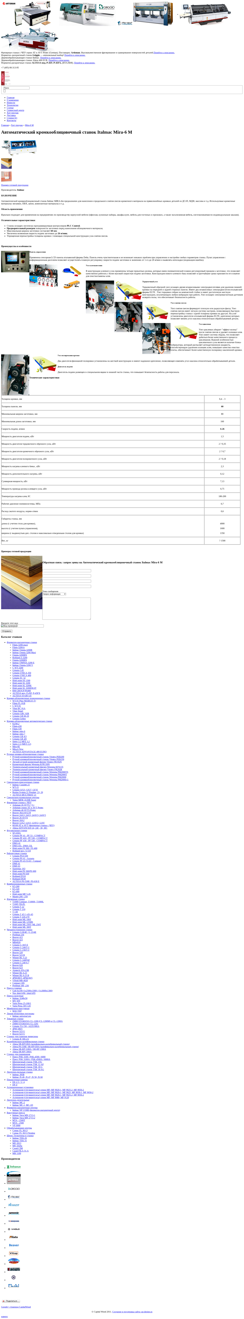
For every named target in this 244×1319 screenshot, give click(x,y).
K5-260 (15, 886)
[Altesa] (14, 1183)
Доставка (11, 115)
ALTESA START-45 (21, 696)
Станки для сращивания (18, 1054)
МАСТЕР (17, 1011)
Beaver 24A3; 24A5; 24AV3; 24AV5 (29, 815)
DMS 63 (16, 866)
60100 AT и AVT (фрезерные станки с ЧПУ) (33, 825)
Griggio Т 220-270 (20, 917)
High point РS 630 (20, 874)
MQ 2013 (16, 1143)
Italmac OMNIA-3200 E (23, 662)
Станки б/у (12, 118)
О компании (13, 100)
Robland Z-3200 (19, 657)
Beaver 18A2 (18, 820)
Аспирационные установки (20, 1087)
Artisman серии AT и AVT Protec (27, 807)
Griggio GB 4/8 (19, 739)
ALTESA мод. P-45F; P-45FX (26, 693)
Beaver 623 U (18, 1034)
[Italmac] (14, 1199)
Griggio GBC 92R (20, 713)
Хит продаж (12, 113)
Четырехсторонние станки (19, 929)
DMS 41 (16, 863)
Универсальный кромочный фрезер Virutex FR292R (37, 769)
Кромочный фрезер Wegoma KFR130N (31, 764)
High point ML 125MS (22, 922)
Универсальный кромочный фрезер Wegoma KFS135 (37, 767)
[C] (14, 1280)
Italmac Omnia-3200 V (22, 665)
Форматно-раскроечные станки (22, 642)
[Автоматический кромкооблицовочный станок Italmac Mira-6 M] (19, 157)
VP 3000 (16, 1125)
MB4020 (16, 942)
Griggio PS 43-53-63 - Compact (26, 861)
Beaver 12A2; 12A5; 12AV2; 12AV (28, 823)
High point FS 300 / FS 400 (24, 848)
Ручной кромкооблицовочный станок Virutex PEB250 (38, 759)
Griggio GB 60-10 (20, 716)
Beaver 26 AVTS (20, 818)
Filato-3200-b (18, 647)
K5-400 (15, 891)
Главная (10, 97)
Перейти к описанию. (164, 52)
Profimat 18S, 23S (20, 985)
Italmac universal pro (21, 1016)
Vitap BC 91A (18, 708)
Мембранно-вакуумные (18, 1008)
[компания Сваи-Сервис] (14, 1175)
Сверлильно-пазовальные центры (23, 797)
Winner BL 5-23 (19, 957)
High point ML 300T (21, 927)
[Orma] (14, 1215)
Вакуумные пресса (16, 1113)
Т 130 (15, 912)
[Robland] (14, 1272)
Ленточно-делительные (18, 1100)
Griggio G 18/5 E (20, 945)
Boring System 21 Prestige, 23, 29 (27, 792)
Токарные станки (15, 1018)
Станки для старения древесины (22, 1036)
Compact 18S (18, 983)
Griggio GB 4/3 (19, 736)
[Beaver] (14, 1248)
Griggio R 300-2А (20, 1039)
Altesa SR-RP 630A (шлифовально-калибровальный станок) (41, 1044)
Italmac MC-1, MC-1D (22, 1105)
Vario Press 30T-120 (21, 1006)
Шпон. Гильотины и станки (20, 1135)
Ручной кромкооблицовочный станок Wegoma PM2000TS (40, 772)
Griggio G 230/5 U (21, 950)
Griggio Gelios (19, 718)
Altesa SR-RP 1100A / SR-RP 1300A (29, 1049)
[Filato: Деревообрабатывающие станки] (14, 1239)
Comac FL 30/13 (20, 1130)
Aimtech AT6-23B (20, 970)
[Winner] (14, 1207)
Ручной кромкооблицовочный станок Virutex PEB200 (38, 757)
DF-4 (14, 1085)
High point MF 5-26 (21, 894)
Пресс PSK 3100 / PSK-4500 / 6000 (28, 1057)
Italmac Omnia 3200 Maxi (24, 652)
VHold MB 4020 (20, 980)
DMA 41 (16, 843)
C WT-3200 (17, 668)
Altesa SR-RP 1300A (22, 1051)
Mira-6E (16, 746)
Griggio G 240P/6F (21, 960)
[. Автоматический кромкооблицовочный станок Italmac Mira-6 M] (6, 168)
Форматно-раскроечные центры (22, 1107)
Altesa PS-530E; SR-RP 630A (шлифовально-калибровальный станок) (45, 1046)
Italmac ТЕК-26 (19, 1138)
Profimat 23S (18, 935)
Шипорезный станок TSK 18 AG (28, 1069)
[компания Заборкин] (14, 1168)
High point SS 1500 (21, 680)
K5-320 (15, 889)
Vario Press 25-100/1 (21, 1003)
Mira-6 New (17, 749)
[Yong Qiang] (14, 1223)
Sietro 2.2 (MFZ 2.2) (21, 744)
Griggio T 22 (18, 907)
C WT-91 (16, 706)
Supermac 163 (18, 868)
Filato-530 (17, 729)
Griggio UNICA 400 (21, 675)
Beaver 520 (17, 952)
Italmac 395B (18, 1074)
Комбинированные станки (19, 884)
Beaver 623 (17, 968)
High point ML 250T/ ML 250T (26, 924)
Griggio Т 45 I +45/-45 (22, 914)
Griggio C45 (18, 670)
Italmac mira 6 (18, 731)
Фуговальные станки (17, 830)
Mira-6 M (29, 125)
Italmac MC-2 (18, 1102)
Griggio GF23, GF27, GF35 (25, 790)
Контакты (11, 120)
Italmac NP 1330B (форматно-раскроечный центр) (36, 1110)
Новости (11, 102)
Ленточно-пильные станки (20, 1072)
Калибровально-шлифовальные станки (25, 1041)
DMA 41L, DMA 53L (22, 846)
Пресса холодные (15, 996)
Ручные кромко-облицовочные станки (25, 754)
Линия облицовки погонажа (20, 1013)
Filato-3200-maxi (20, 645)
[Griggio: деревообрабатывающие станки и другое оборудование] (14, 1191)
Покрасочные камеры (17, 1079)
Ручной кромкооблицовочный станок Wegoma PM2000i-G (40, 779)
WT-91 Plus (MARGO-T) (24, 701)
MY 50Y (16, 1001)
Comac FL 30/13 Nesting (23, 1133)
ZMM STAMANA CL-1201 (25, 1024)
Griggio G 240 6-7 (20, 962)
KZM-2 (15, 723)
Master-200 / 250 (20, 896)
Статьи (10, 108)
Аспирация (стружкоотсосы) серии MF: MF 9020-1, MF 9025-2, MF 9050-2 (48, 1090)
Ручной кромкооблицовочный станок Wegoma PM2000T (39, 774)
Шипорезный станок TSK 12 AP (28, 1064)
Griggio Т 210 (18, 909)
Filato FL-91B (18, 703)
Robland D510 (19, 876)
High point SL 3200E (22, 685)
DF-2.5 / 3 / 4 (18, 1082)
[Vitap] (14, 1256)
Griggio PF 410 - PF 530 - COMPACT (30, 838)
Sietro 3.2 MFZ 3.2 (21, 741)
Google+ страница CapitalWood (16, 1307)
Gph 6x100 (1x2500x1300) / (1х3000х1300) (32, 990)
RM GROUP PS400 (21, 690)
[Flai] (14, 1288)
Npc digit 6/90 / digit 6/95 (23, 993)
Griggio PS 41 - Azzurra (23, 858)
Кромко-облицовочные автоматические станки (29, 721)
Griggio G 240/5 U (21, 947)
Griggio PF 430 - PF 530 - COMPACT (30, 840)
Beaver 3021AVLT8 (21, 812)
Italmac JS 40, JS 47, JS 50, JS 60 (27, 1077)
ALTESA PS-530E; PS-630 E (25, 881)
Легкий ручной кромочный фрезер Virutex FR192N (37, 762)
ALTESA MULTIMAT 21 (24, 795)
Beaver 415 (17, 937)
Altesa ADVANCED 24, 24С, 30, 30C (29, 828)
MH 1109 (16, 1153)
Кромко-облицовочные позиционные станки (28, 698)
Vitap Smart (17, 711)
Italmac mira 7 (18, 734)
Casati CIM (17, 1148)
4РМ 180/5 (17, 1029)
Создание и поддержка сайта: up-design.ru (132, 1312)
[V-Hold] (14, 1231)
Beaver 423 (17, 940)
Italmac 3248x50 (19, 998)
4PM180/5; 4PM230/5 (22, 978)
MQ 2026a (17, 1146)
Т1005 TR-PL (18, 904)
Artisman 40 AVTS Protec (24, 810)
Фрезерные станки (16, 899)
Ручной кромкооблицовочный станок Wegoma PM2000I (39, 777)
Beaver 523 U (18, 1031)
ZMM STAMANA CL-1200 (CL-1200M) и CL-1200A (37, 1021)
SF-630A (16, 833)
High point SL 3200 (21, 683)
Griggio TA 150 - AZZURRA (25, 1026)
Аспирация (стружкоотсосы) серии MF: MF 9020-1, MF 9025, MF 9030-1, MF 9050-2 (52, 1092)
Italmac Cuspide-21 (21, 785)
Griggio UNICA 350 (21, 673)
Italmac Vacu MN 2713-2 (23, 1118)
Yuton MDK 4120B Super (24, 800)
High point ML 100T (21, 919)
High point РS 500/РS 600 (24, 871)
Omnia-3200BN (19, 655)
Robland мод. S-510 (21, 851)
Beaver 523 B (18, 955)
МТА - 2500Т (18, 1120)
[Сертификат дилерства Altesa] (5, 84)
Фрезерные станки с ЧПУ (19, 802)
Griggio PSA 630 (20, 856)
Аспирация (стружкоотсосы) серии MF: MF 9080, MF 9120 (40, 1097)
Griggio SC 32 (19, 678)
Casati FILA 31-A (20, 1151)
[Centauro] (14, 1264)
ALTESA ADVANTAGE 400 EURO (29, 751)
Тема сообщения (50, 591)
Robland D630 (19, 879)
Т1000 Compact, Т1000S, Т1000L (28, 901)
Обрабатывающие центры (19, 1128)
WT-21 (15, 787)
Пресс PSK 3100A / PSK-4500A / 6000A (31, 1059)
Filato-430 (17, 726)
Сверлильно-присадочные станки (23, 782)
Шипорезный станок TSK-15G (27, 1062)
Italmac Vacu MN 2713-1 (23, 1115)
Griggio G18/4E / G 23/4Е (24, 932)
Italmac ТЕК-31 (19, 1140)
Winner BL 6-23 (19, 973)
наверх (4, 1316)
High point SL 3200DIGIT (24, 688)
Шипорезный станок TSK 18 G (27, 1067)
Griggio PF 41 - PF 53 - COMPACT (28, 835)
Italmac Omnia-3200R (22, 650)
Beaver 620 (17, 965)
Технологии (12, 105)
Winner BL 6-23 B (20, 975)
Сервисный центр (15, 110)
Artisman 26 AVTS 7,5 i (23, 805)
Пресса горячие (14, 988)
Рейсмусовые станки (17, 853)
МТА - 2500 (18, 1123)
